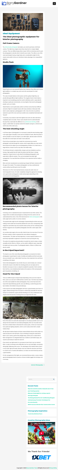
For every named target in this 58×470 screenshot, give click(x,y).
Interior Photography (37, 365)
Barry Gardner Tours (31, 468)
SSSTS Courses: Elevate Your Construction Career (41, 404)
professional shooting (30, 121)
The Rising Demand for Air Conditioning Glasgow (41, 398)
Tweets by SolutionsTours (35, 414)
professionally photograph (10, 47)
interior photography (34, 216)
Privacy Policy (53, 468)
